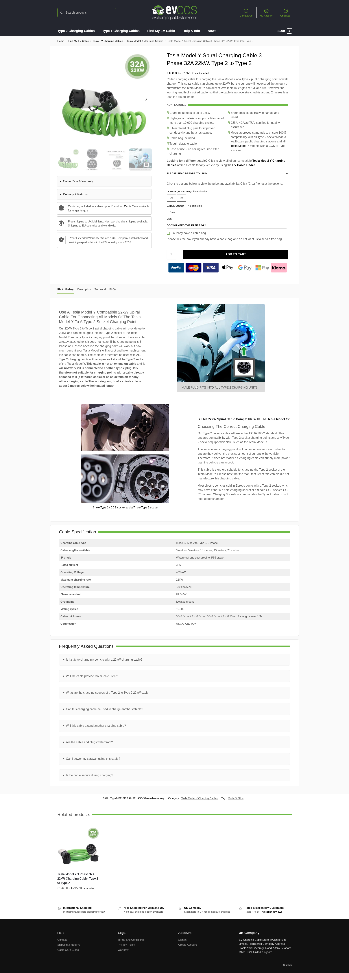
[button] (284, 30)
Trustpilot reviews (271, 911)
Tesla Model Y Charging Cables (145, 41)
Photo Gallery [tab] (65, 289)
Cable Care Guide (68, 949)
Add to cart (236, 254)
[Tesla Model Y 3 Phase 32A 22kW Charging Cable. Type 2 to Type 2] (78, 848)
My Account (266, 15)
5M (171, 198)
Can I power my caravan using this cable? (93, 758)
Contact (62, 939)
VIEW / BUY (78, 896)
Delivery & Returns (75, 194)
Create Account (187, 944)
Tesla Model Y (240, 145)
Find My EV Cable (78, 41)
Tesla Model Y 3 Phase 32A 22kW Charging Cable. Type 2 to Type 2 (77, 879)
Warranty (123, 949)
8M (181, 198)
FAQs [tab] (112, 289)
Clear (169, 218)
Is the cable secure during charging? (89, 775)
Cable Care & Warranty (78, 181)
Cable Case (131, 206)
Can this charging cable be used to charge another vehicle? (104, 709)
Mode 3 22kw (235, 798)
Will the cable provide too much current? (92, 676)
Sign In (182, 939)
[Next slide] (146, 99)
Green (173, 212)
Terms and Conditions (131, 939)
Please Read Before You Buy (187, 173)
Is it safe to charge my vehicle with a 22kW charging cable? (104, 659)
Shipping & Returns (68, 944)
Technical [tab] (100, 289)
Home (60, 41)
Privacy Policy (126, 944)
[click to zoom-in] (104, 99)
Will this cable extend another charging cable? (96, 725)
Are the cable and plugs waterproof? (89, 742)
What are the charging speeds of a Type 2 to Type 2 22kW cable (107, 692)
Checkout (285, 15)
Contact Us (246, 15)
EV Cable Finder (243, 165)
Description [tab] (84, 289)
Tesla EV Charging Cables (108, 41)
